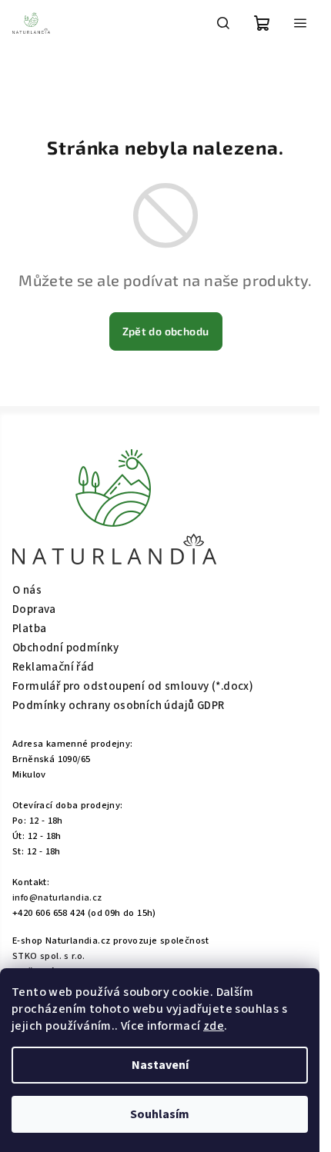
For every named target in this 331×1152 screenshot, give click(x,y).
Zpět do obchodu (165, 331)
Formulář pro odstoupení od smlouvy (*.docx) (132, 686)
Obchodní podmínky (65, 648)
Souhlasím (159, 1114)
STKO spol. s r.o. (48, 956)
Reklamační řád (53, 667)
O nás (27, 590)
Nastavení (160, 1065)
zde (213, 1025)
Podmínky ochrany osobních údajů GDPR (118, 706)
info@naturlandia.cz (57, 897)
